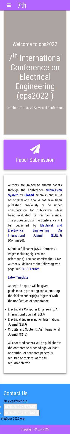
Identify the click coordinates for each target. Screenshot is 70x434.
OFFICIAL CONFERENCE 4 (21, 413)
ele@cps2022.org (15, 401)
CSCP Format (30, 269)
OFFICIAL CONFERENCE (20, 407)
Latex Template (18, 277)
